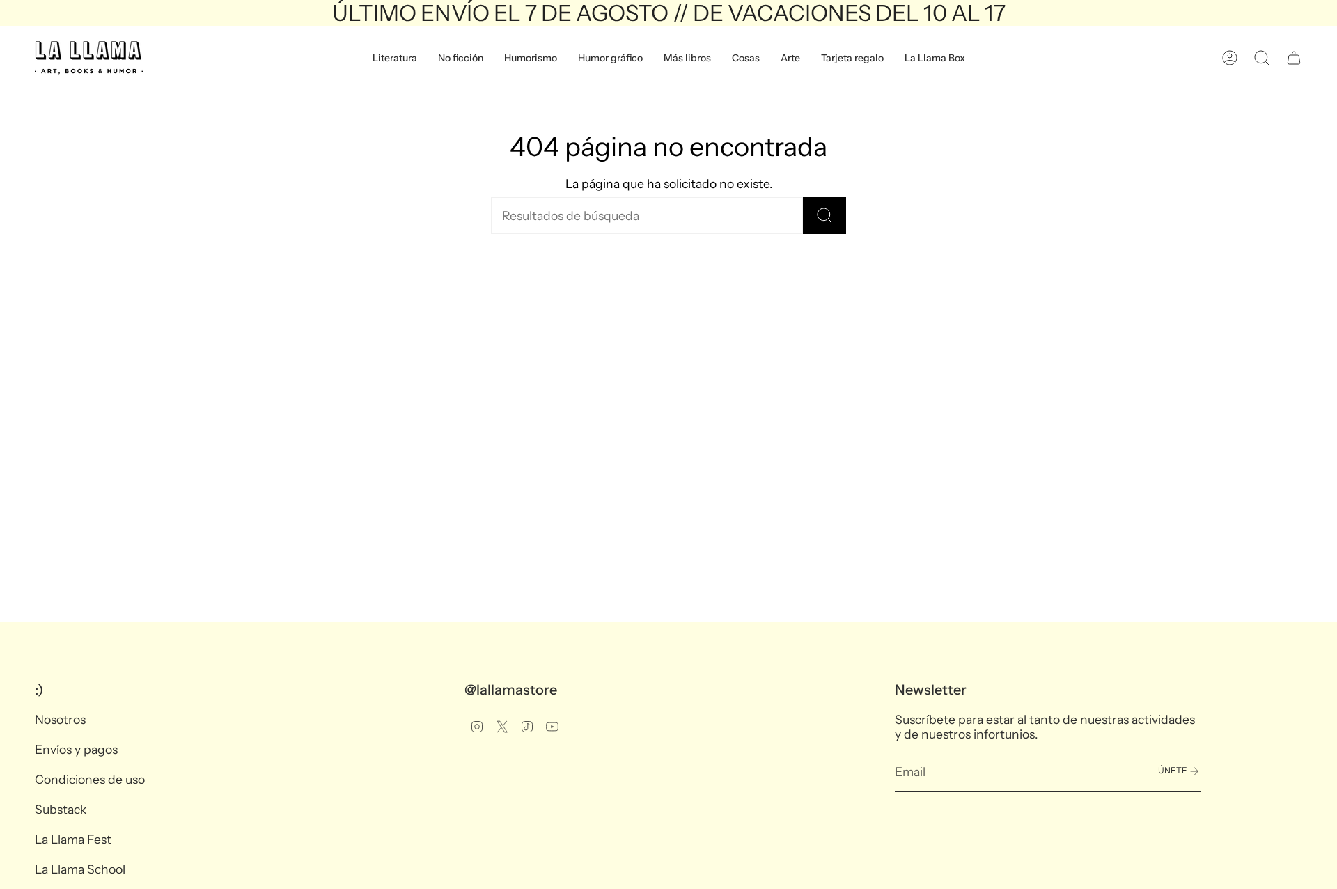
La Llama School (80, 869)
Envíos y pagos (76, 749)
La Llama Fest (73, 839)
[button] (395, 58)
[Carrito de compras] (1294, 58)
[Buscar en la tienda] (824, 215)
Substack (60, 809)
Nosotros (60, 719)
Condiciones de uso (90, 779)
